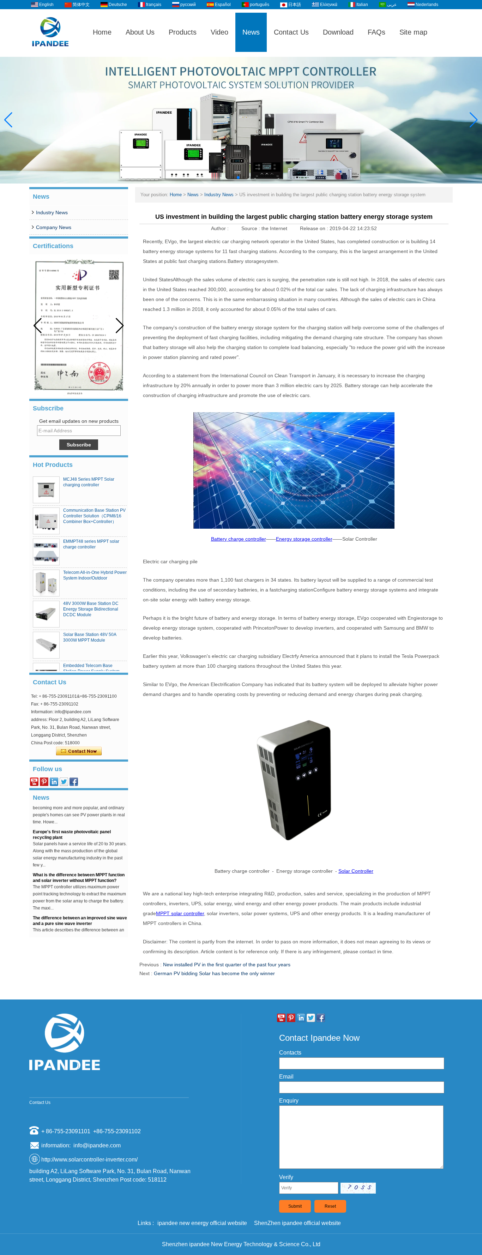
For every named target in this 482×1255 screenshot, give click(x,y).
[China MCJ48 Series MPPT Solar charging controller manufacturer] (46, 489)
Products (183, 32)
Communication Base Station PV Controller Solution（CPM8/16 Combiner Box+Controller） (94, 516)
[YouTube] (34, 781)
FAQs (376, 32)
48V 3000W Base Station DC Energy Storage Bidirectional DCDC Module (91, 609)
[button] (232, 177)
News (251, 32)
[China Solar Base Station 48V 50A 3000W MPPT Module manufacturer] (46, 645)
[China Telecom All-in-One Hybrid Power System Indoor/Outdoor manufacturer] (46, 583)
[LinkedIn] (54, 781)
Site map (413, 32)
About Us (140, 32)
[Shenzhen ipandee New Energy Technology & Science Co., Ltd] (50, 53)
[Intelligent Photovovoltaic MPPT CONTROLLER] (241, 120)
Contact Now (79, 751)
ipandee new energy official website (202, 1223)
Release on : (315, 228)
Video (219, 32)
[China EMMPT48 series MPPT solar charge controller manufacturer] (46, 552)
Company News (53, 227)
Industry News (52, 212)
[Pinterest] (44, 781)
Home (102, 32)
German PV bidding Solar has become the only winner (214, 973)
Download (338, 32)
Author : (220, 228)
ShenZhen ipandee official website (297, 1223)
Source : (251, 228)
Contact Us (291, 32)
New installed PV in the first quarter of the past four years (226, 964)
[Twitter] (64, 781)
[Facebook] (74, 781)
